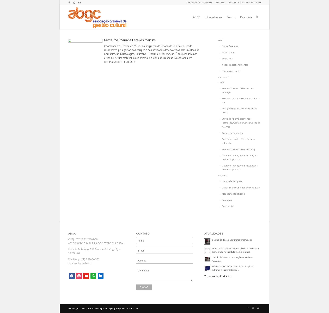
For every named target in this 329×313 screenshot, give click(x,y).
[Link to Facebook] (69, 2)
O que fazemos (230, 46)
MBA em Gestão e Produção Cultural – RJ (241, 100)
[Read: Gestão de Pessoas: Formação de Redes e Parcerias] (207, 259)
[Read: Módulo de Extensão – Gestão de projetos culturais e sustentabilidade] (207, 268)
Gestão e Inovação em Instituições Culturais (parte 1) (240, 167)
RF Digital (109, 308)
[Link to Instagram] (74, 2)
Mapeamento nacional (233, 193)
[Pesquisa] (257, 17)
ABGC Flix (220, 2)
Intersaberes (224, 77)
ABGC (220, 40)
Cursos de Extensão (232, 133)
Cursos (221, 82)
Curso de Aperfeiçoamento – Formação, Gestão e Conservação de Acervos (241, 122)
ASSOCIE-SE (233, 2)
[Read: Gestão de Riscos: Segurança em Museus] (207, 241)
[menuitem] (220, 2)
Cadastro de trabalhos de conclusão (241, 187)
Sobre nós (227, 58)
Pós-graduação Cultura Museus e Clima (239, 110)
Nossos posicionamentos (235, 64)
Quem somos (229, 52)
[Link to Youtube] (79, 2)
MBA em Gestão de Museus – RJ (238, 149)
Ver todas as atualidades (217, 276)
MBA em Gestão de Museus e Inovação (237, 90)
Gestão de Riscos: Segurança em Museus (232, 239)
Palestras (227, 200)
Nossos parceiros (231, 70)
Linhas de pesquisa (232, 181)
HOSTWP (134, 308)
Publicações (228, 206)
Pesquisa (222, 175)
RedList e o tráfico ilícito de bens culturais (238, 141)
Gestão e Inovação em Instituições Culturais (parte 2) (240, 157)
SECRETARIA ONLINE (251, 2)
